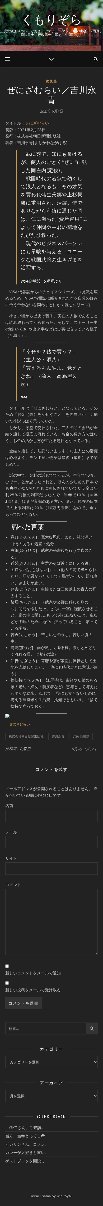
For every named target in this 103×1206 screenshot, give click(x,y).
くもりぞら (51, 19)
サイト (11, 858)
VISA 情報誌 (81, 736)
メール (11, 832)
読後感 (51, 81)
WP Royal (64, 1196)
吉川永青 (58, 736)
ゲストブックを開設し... (26, 1160)
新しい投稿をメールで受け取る (33, 989)
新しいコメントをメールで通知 (33, 972)
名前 (9, 805)
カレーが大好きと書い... (26, 1152)
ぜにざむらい (37, 123)
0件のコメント (85, 748)
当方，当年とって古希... (26, 1135)
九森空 (25, 748)
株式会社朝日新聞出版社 (26, 736)
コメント (13, 884)
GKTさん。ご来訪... (24, 1127)
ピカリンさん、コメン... (26, 1144)
